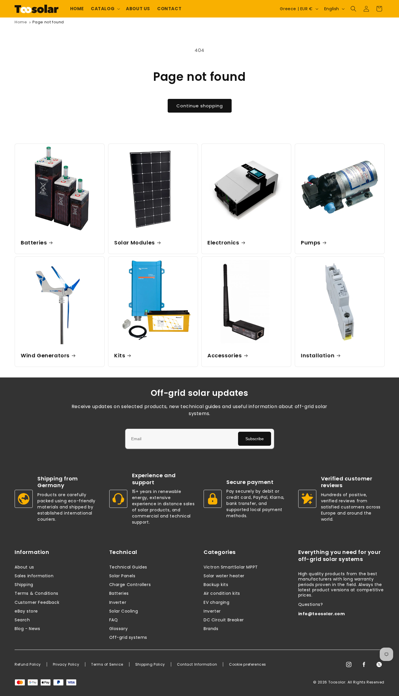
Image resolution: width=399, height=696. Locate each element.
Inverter (117, 602)
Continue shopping (199, 106)
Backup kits (216, 584)
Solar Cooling (123, 611)
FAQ (113, 619)
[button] (104, 8)
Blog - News (27, 628)
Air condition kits (222, 593)
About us (24, 567)
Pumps (310, 242)
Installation (317, 355)
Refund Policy (28, 664)
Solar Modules (134, 242)
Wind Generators (45, 355)
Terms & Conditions (36, 593)
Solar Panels (122, 575)
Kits (119, 355)
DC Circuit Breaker (224, 619)
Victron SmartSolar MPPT (231, 567)
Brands (211, 628)
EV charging (217, 602)
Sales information (34, 575)
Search (22, 619)
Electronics (223, 242)
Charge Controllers (130, 584)
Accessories (224, 355)
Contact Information (197, 664)
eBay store (26, 611)
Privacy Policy (66, 664)
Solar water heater (224, 575)
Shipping (24, 584)
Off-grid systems (128, 637)
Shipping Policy (150, 664)
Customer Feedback (37, 602)
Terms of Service (107, 664)
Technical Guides (128, 567)
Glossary (118, 628)
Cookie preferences (247, 664)
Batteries (34, 242)
